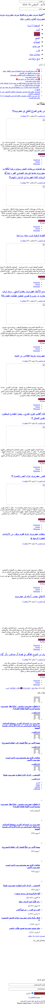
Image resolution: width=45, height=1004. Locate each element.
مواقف (30, 936)
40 (11, 688)
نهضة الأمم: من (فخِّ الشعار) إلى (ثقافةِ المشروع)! (21, 743)
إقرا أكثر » (41, 154)
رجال (33, 936)
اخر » (7, 688)
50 (13, 688)
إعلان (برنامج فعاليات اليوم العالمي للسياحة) (25, 75)
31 (23, 688)
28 (18, 688)
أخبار (38, 30)
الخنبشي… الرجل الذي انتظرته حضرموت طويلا (21, 775)
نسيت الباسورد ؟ (34, 997)
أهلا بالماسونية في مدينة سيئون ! (27, 893)
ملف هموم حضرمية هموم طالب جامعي (24, 928)
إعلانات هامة (35, 55)
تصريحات (36, 46)
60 (14, 688)
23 (29, 906)
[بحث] (44, 9)
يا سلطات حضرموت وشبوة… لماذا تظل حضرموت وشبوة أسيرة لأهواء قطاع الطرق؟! (20, 707)
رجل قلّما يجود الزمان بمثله (29, 902)
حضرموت (42, 936)
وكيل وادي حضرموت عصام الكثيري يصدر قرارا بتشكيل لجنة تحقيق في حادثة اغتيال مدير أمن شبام (20, 84)
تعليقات (37, 787)
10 (27, 688)
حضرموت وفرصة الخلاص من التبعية (30, 356)
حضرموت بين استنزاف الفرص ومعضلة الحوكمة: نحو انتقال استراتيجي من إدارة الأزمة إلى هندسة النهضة (21, 725)
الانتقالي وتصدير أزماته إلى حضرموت (30, 596)
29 (19, 688)
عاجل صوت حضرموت (32, 77)
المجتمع (37, 38)
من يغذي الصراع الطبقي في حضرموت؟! (28, 111)
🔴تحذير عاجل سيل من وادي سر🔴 (28, 79)
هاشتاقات (37, 789)
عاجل (38, 69)
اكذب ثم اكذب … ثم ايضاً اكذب (28, 910)
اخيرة (38, 783)
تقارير (38, 51)
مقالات (37, 34)
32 (25, 688)
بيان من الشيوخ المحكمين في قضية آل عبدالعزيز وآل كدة (22, 654)
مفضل (38, 785)
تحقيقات (36, 42)
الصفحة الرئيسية (34, 26)
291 (27, 897)
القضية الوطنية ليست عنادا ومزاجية (31, 236)
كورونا (37, 936)
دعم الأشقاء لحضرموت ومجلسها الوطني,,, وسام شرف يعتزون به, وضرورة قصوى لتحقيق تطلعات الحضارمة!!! (23, 293)
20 (29, 688)
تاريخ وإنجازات (34, 59)
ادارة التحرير (41, 116)
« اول (33, 688)
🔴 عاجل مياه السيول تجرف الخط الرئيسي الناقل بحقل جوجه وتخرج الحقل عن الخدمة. (21, 72)
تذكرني (28, 993)
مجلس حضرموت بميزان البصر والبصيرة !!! (28, 476)
